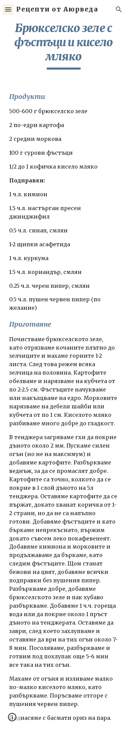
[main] (63, 45)
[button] (8, 9)
